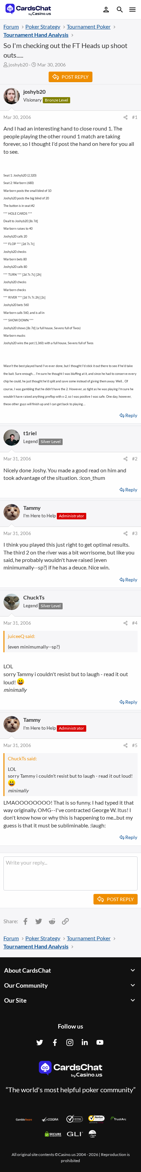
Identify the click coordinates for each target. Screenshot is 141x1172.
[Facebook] (55, 1042)
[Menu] (132, 9)
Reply (131, 415)
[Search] (120, 10)
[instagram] (70, 1042)
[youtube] (100, 1042)
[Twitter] (40, 1042)
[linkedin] (85, 1042)
